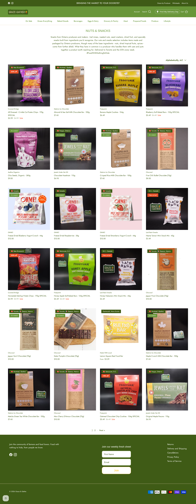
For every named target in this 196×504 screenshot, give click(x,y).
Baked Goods (62, 21)
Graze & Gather (20, 491)
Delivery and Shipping (177, 448)
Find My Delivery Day (169, 11)
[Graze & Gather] (18, 12)
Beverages (78, 21)
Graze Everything (44, 21)
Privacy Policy (173, 457)
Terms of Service (174, 461)
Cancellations (172, 452)
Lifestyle (167, 21)
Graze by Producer (163, 3)
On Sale (29, 21)
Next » (102, 430)
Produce (154, 21)
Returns (170, 444)
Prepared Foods (139, 21)
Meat (126, 21)
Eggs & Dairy (93, 21)
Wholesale (176, 3)
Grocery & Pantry (111, 21)
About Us (185, 3)
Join (116, 470)
